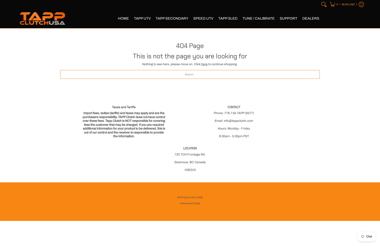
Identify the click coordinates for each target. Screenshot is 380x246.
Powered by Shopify (190, 203)
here (204, 64)
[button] (342, 4)
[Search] (324, 4)
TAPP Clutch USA (186, 197)
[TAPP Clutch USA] (42, 18)
